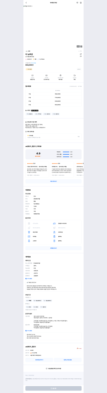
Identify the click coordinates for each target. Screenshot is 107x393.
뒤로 (26, 2)
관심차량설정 (77, 2)
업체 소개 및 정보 (68, 360)
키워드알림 (81, 2)
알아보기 (79, 69)
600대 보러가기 (39, 360)
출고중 (54, 388)
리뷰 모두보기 (53, 181)
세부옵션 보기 (53, 248)
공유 (81, 56)
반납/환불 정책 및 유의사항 (54, 368)
